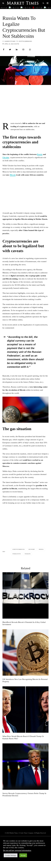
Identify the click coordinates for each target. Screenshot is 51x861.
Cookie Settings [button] (10, 855)
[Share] (3, 49)
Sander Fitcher (9, 41)
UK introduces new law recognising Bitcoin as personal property (25, 680)
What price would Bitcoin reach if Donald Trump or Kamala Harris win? (23, 737)
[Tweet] (10, 49)
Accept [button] (23, 855)
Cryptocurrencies (25, 41)
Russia (39, 154)
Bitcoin (13, 175)
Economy (32, 549)
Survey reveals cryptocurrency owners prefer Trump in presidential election (24, 794)
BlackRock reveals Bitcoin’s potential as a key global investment (24, 623)
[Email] (23, 49)
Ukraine (5, 157)
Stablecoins (17, 553)
